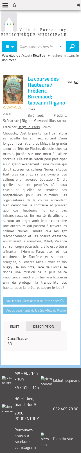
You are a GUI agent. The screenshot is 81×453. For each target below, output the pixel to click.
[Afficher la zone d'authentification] (15, 5)
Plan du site (63, 438)
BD (9, 343)
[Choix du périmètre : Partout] (9, 46)
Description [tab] (43, 326)
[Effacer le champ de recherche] (61, 46)
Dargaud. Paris (29, 126)
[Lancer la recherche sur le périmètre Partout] (72, 46)
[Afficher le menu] (5, 5)
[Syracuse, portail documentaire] (33, 24)
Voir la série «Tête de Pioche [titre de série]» (35, 300)
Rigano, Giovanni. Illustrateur (44, 120)
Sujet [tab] (14, 326)
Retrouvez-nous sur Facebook (24, 435)
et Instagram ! (26, 447)
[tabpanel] (34, 341)
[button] (78, 5)
